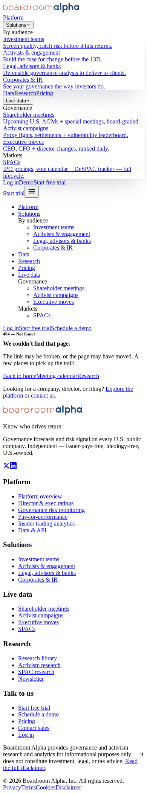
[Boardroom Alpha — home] (41, 11)
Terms (28, 787)
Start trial (13, 193)
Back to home (19, 376)
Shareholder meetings (58, 288)
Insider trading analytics (46, 523)
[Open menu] (31, 192)
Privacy (12, 787)
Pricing (44, 93)
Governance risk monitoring (51, 510)
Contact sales (33, 728)
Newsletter (31, 678)
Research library (37, 658)
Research (25, 93)
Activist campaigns (55, 295)
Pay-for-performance (42, 517)
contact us (43, 395)
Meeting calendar (56, 376)
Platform (13, 17)
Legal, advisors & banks (62, 241)
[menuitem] (73, 42)
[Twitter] (6, 467)
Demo (26, 182)
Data (8, 93)
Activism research (39, 665)
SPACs (42, 315)
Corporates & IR (53, 247)
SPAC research (36, 672)
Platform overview (40, 496)
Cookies (45, 787)
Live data (16, 101)
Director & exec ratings (46, 503)
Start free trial (50, 182)
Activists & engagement (61, 234)
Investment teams (53, 227)
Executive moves (53, 302)
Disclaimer (68, 787)
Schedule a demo (71, 328)
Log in (11, 182)
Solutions (16, 25)
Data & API (32, 530)
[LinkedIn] (13, 467)
